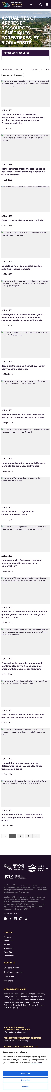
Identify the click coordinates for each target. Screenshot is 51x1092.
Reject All (25, 1087)
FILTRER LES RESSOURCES (16, 53)
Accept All (25, 1073)
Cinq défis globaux (11, 968)
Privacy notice (36, 1063)
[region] (25, 1070)
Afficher (34, 69)
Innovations (8, 981)
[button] (25, 53)
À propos (7, 937)
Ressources (8, 948)
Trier (48, 69)
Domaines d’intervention (13, 972)
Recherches (8, 941)
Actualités (8, 952)
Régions (7, 944)
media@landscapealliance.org (16, 1041)
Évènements (9, 956)
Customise (25, 1080)
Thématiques (9, 976)
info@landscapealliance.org (15, 1032)
